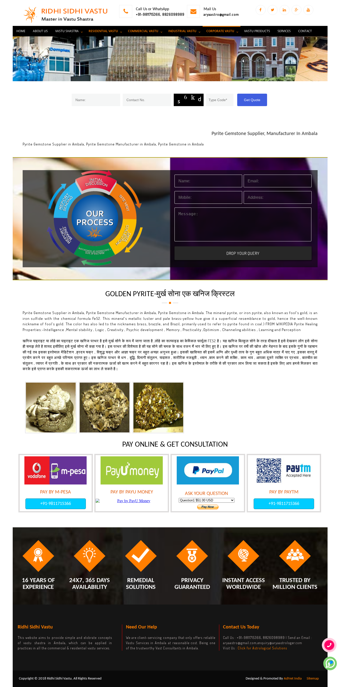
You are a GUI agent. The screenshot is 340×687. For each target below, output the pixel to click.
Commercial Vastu (143, 31)
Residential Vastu (103, 31)
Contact (305, 31)
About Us (40, 31)
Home (20, 31)
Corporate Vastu (220, 31)
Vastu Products (257, 31)
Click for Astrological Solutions (262, 648)
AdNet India (293, 679)
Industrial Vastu (182, 31)
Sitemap (313, 679)
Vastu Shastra (67, 31)
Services (284, 31)
